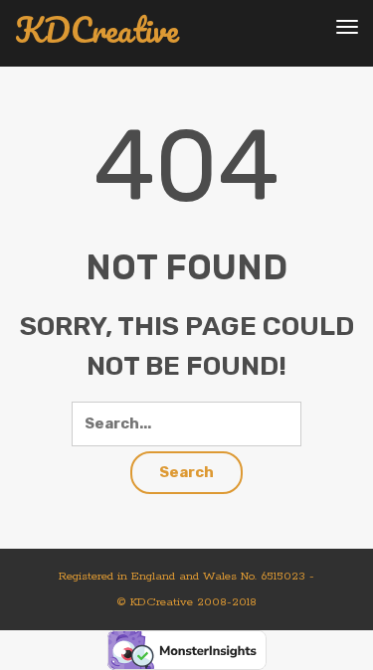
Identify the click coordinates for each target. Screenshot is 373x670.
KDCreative (97, 30)
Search (186, 472)
